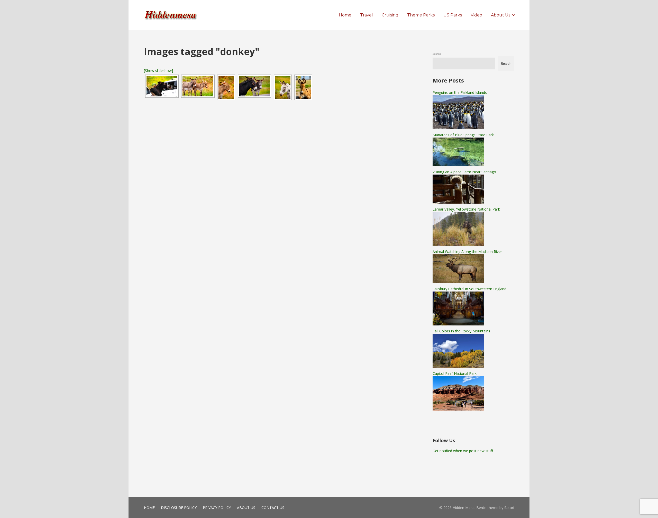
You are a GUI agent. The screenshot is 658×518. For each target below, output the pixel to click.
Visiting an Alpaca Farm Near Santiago (464, 171)
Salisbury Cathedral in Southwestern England (469, 288)
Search (437, 54)
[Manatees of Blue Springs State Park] (458, 164)
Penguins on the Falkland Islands (460, 92)
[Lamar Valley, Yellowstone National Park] (458, 244)
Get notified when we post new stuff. (463, 450)
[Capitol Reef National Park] (458, 409)
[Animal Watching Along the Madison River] (458, 281)
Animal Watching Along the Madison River (467, 251)
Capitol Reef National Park (455, 373)
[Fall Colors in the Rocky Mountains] (458, 366)
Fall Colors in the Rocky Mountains (461, 331)
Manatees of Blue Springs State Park (463, 134)
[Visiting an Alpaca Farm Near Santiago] (458, 202)
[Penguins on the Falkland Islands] (458, 127)
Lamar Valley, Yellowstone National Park (466, 209)
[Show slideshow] (158, 70)
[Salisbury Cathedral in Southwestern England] (458, 324)
